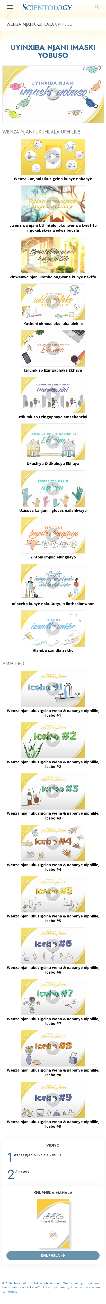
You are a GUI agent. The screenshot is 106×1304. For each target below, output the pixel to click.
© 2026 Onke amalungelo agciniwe (51, 1283)
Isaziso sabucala (13, 1287)
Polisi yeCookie (36, 1287)
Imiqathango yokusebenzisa (69, 1287)
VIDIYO (53, 1145)
